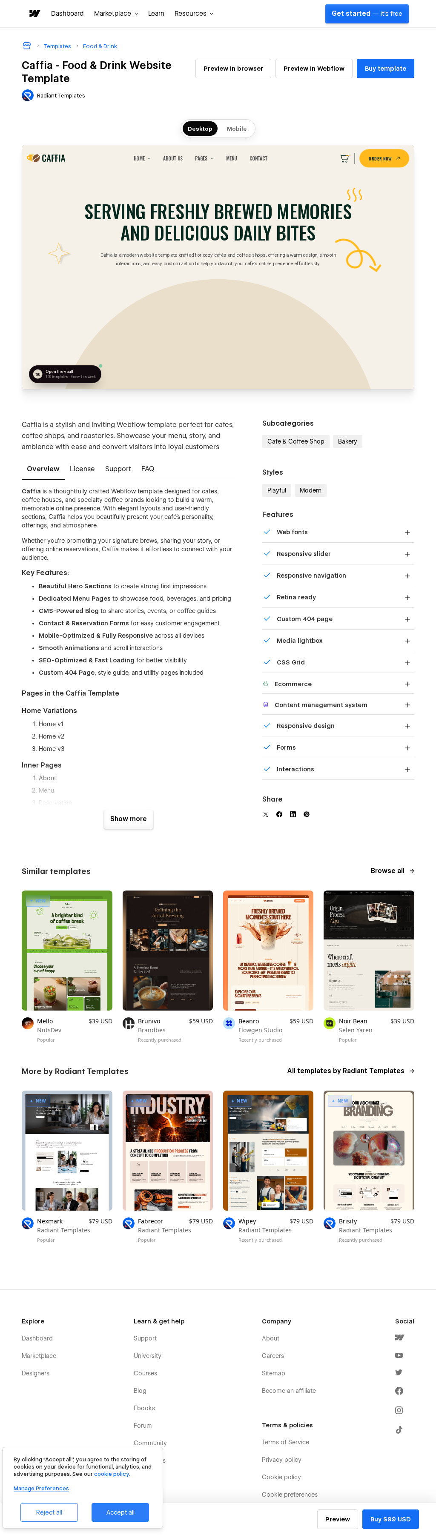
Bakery (347, 441)
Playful (276, 490)
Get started (367, 13)
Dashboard (67, 13)
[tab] (43, 469)
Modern (310, 490)
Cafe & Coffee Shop (295, 441)
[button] (116, 13)
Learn (156, 13)
